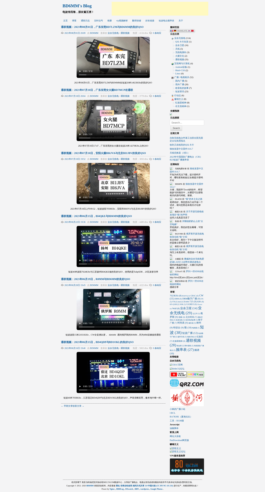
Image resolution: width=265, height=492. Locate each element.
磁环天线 (182, 337)
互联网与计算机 (182, 63)
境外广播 (179, 84)
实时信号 (98, 20)
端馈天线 (191, 337)
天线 (177, 49)
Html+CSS (180, 70)
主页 (65, 20)
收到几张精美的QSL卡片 (182, 145)
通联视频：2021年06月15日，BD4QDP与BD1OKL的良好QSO (97, 342)
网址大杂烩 (175, 436)
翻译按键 (136, 20)
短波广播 (190, 333)
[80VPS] (187, 473)
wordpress (144, 489)
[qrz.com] (187, 386)
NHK (183, 304)
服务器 (192, 323)
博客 (74, 20)
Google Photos (156, 489)
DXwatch (129, 489)
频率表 (185, 350)
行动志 (177, 95)
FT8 (174, 302)
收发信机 (180, 320)
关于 (181, 20)
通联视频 (125, 33)
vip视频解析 (122, 20)
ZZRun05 (179, 271)
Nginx (112, 489)
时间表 (182, 322)
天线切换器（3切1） (180, 153)
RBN (137, 489)
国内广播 (179, 81)
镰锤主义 (178, 99)
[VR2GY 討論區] (195, 376)
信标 (181, 317)
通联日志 (85, 20)
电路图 (195, 328)
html (180, 302)
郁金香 (180, 346)
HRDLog (120, 489)
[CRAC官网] (176, 365)
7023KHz (175, 295)
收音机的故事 (182, 88)
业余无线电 (113, 33)
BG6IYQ (186, 296)
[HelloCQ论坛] (177, 369)
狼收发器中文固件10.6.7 (181, 149)
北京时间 (191, 317)
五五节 (196, 314)
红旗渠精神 (180, 102)
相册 (109, 20)
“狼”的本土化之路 (193, 199)
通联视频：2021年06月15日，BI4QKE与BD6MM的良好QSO (96, 216)
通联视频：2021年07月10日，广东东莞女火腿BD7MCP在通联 (97, 90)
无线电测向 (180, 52)
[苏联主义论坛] (178, 452)
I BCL (172, 413)
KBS (200, 302)
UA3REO (191, 304)
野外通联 (189, 346)
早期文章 (67, 406)
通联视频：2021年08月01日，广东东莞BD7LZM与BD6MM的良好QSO (102, 27)
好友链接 (149, 20)
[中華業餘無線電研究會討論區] (178, 376)
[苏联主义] (175, 449)
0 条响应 (157, 33)
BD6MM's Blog (77, 5)
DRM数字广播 (191, 298)
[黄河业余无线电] (187, 405)
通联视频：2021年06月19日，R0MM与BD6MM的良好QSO (95, 279)
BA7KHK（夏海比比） (181, 416)
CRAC (195, 296)
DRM (178, 299)
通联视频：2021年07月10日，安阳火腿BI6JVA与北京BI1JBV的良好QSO (103, 153)
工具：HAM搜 (177, 420)
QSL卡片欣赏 (181, 42)
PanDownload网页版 (179, 440)
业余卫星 (179, 45)
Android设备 (181, 67)
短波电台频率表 (166, 20)
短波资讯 (179, 91)
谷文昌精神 (180, 106)
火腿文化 (179, 56)
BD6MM (94, 33)
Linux (178, 73)
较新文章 (78, 406)
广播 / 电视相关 (181, 77)
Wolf (176, 308)
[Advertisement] (160, 9)
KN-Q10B (174, 304)
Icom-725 (190, 301)
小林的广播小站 (177, 409)
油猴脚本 (174, 428)
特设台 (178, 327)
